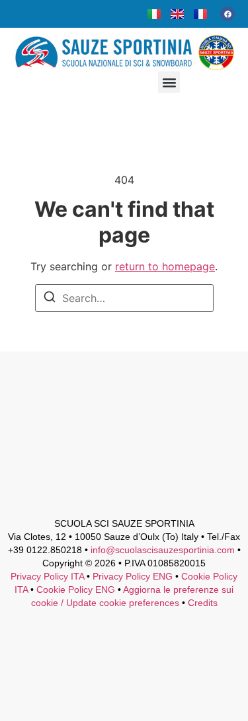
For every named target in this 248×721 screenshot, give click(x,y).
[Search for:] (124, 298)
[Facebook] (227, 14)
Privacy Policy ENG (133, 576)
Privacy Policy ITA (47, 576)
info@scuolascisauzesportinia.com (163, 550)
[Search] (49, 299)
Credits (203, 602)
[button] (169, 82)
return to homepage (165, 266)
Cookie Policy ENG (75, 589)
